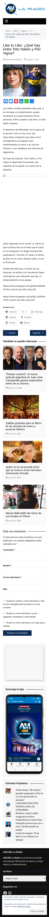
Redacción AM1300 (13, 59)
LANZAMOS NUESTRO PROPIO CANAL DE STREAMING (27, 806)
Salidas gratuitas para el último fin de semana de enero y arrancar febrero (23, 426)
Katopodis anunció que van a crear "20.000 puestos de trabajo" (29, 826)
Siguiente (36, 333)
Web (5, 589)
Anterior (12, 333)
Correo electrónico (12, 577)
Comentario (9, 550)
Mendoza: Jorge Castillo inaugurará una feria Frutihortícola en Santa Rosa (29, 816)
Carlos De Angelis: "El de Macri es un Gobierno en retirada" (27, 836)
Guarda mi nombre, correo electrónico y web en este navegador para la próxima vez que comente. (23, 604)
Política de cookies (24, 906)
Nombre (7, 565)
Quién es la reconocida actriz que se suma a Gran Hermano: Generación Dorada (24, 470)
